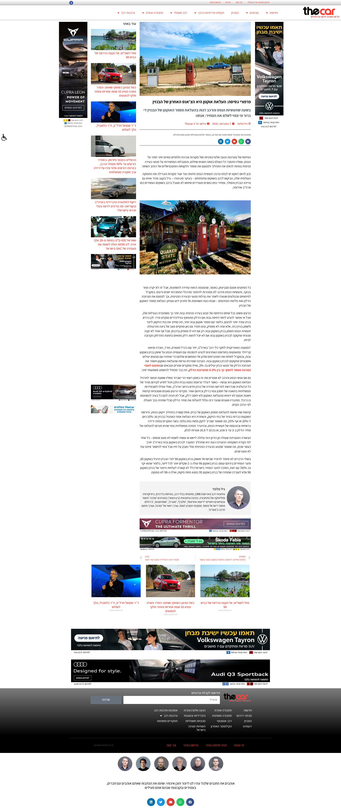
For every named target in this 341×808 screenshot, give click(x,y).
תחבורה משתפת (222, 716)
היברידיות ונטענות (194, 716)
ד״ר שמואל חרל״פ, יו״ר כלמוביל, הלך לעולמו (116, 605)
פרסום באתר (215, 2)
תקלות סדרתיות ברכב (211, 13)
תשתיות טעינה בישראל (196, 728)
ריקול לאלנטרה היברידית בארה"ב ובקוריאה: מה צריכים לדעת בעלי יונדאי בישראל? (115, 206)
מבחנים (254, 13)
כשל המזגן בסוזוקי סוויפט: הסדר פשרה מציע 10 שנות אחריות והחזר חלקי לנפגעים (115, 91)
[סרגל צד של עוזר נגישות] (4, 137)
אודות (228, 2)
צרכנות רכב (128, 13)
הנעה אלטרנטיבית (194, 710)
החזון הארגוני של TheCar (258, 2)
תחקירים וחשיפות (167, 721)
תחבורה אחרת (154, 13)
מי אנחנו (239, 745)
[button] (248, 141)
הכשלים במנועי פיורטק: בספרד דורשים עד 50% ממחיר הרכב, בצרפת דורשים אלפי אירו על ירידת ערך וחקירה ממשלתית (115, 166)
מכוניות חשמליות (195, 721)
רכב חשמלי (180, 13)
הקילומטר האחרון (221, 726)
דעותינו (247, 726)
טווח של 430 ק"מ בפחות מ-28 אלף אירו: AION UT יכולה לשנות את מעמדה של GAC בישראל (115, 244)
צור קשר (239, 2)
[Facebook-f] (71, 3)
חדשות (274, 13)
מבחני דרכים (244, 716)
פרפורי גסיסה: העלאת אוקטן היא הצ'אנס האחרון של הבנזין (202, 101)
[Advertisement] (113, 328)
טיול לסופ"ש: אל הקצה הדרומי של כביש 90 (225, 605)
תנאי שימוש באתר (216, 745)
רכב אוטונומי (224, 721)
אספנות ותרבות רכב (166, 710)
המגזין (235, 13)
